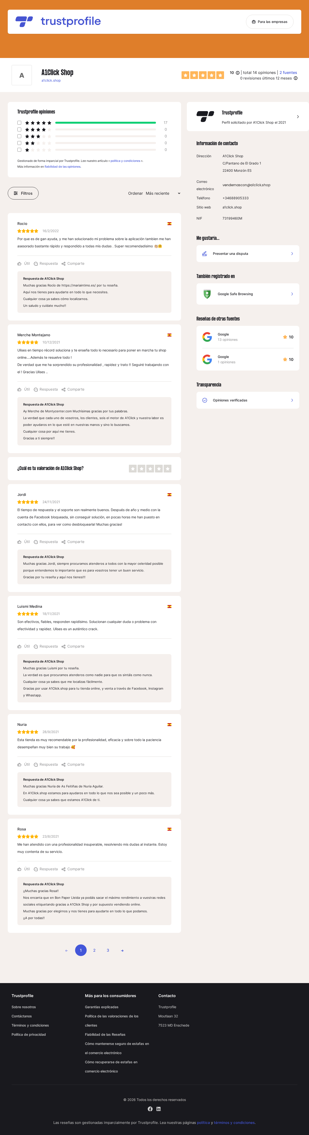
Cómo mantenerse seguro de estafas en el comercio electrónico (117, 1048)
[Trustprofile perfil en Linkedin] (158, 1108)
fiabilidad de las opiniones (62, 166)
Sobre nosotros (24, 1007)
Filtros (27, 193)
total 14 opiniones (259, 72)
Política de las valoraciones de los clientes (112, 1020)
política (203, 1122)
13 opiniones (228, 339)
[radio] (185, 75)
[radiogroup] (203, 75)
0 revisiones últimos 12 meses (266, 78)
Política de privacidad (29, 1034)
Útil (26, 263)
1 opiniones (226, 362)
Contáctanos (22, 1016)
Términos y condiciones (30, 1025)
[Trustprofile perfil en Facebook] (150, 1108)
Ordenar (135, 193)
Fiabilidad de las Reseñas (105, 1034)
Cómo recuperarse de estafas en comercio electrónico (111, 1066)
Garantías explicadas (102, 1007)
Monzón (240, 170)
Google (223, 334)
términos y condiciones (234, 1122)
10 (234, 73)
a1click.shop (51, 80)
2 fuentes (288, 72)
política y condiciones (125, 161)
